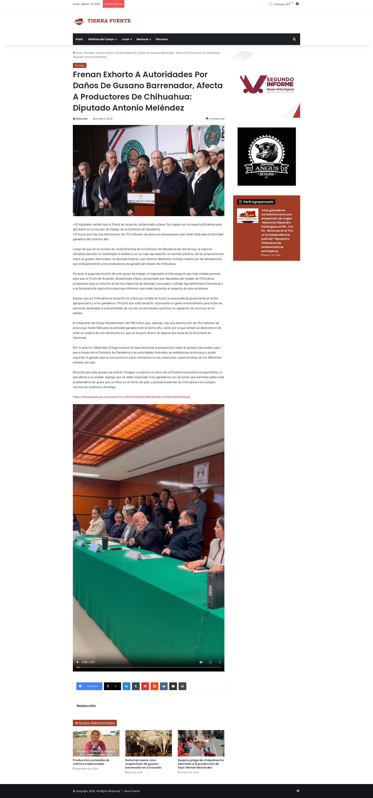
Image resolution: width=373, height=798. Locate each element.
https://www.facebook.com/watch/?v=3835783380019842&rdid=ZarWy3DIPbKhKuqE (131, 397)
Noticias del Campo (101, 39)
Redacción (82, 118)
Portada (89, 52)
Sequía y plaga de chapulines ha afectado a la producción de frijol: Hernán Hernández (201, 763)
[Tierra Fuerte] (103, 21)
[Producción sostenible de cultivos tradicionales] (96, 743)
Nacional (142, 39)
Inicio (79, 39)
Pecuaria (161, 39)
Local (125, 39)
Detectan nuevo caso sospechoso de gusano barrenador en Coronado (143, 763)
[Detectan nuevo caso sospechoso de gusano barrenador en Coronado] (148, 743)
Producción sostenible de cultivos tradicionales (91, 762)
